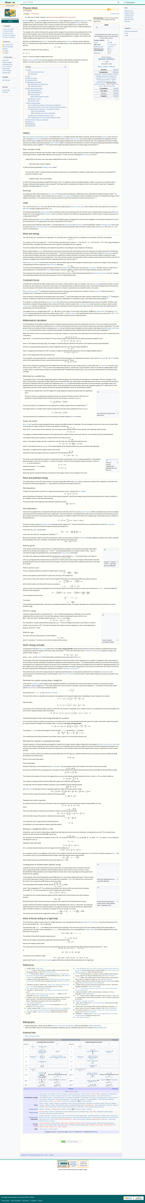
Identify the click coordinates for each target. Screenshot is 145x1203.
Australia (64, 1126)
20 (87, 405)
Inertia (99, 81)
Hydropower (100, 1111)
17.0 (77, 987)
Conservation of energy (54, 1094)
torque (117, 212)
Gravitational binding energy (76, 1105)
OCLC (95, 983)
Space (108, 84)
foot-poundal (68, 224)
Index (76, 1091)
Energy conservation (90, 1123)
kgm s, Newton (42, 1076)
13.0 (77, 973)
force (73, 20)
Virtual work (112, 86)
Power (69, 1095)
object (57, 20)
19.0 (77, 995)
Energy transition (95, 1094)
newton (28, 208)
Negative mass (47, 1095)
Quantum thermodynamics (89, 1095)
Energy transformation (74, 1094)
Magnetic (113, 1103)
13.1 (79, 973)
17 (65, 296)
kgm (80, 1070)
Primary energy (33, 1112)
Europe (51, 1126)
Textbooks (112, 66)
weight (44, 1079)
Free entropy (57, 1101)
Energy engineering (44, 1115)
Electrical (108, 1103)
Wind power (62, 1119)
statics (62, 136)
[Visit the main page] (10, 13)
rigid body (107, 253)
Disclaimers (25, 1200)
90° (108, 296)
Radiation (41, 1109)
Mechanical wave (71, 1106)
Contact (40, 1200)
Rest (46, 1106)
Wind (94, 1111)
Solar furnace (54, 1119)
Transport (111, 1123)
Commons (70, 1131)
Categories (24, 1155)
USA (114, 1124)
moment (94, 1080)
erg (52, 224)
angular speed (91, 1056)
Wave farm (105, 1119)
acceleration (41, 1061)
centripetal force (84, 304)
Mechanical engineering (35, 1155)
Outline (67, 1091)
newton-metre (45, 212)
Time (117, 84)
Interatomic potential (99, 1103)
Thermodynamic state (59, 1097)
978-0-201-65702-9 (88, 983)
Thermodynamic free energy (88, 1097)
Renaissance (37, 139)
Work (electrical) (54, 17)
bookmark (116, 9)
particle (99, 650)
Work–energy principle (32, 1036)
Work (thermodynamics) (69, 17)
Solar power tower (44, 1119)
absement (41, 1046)
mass (79, 657)
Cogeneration (83, 1115)
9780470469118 (107, 979)
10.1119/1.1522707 (33, 988)
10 (114, 193)
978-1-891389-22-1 (83, 1004)
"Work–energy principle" (82, 1017)
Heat (62, 1109)
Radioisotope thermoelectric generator (62, 1117)
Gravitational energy (58, 1113)
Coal (46, 1111)
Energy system (113, 1094)
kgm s (56, 1077)
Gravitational (63, 1103)
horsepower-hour (106, 224)
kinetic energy (42, 648)
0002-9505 (46, 988)
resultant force (89, 650)
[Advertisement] (72, 1182)
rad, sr (109, 1052)
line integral (82, 491)
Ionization (41, 1105)
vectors (44, 41)
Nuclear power (114, 1115)
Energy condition (85, 1094)
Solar (91, 1111)
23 (81, 662)
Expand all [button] (5, 92)
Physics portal (10, 5)
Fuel (52, 1109)
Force (103, 78)
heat (48, 226)
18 (107, 298)
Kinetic (41, 1103)
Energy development (82, 1124)
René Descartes (87, 154)
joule (109, 42)
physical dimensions (100, 273)
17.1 (79, 987)
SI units (77, 1040)
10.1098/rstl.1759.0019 (34, 1003)
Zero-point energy (99, 1106)
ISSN (41, 988)
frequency (32, 1056)
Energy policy (72, 1124)
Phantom (109, 1105)
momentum (41, 1072)
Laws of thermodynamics (103, 1095)
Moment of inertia (106, 81)
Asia (55, 1126)
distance (41, 1050)
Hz (34, 1058)
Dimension (97, 53)
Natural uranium (74, 1111)
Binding (53, 1105)
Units (45, 1094)
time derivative (55, 766)
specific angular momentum (56, 1057)
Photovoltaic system (86, 1117)
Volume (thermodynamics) (63, 1099)
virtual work (98, 291)
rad (93, 1053)
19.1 (79, 995)
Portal (81, 1131)
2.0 (28, 969)
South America (108, 1124)
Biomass (52, 1121)
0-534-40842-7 (97, 1025)
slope (97, 284)
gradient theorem (85, 512)
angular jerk (92, 1065)
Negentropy (73, 1101)
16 (67, 292)
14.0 (77, 977)
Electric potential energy (79, 1103)
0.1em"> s (93, 1058)
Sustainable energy (63, 1124)
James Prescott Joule (77, 206)
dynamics (104, 136)
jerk (42, 1065)
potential (98, 78)
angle (91, 1050)
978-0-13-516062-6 (91, 1012)
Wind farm (69, 1119)
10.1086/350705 (42, 995)
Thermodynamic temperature (106, 1099)
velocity (65, 383)
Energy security (80, 1123)
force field (82, 537)
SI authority (47, 214)
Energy (110, 76)
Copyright (33, 1200)
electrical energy (67, 674)
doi (27, 988)
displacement (84, 20)
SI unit (96, 42)
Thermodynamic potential (72, 1097)
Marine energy (109, 1111)
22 (65, 650)
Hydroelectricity (97, 1119)
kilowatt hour (79, 224)
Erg (115, 44)
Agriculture (42, 1124)
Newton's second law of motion (107, 744)
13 (73, 221)
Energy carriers (33, 1109)
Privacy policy (5, 1200)
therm (102, 226)
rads (93, 1063)
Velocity (106, 86)
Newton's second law (32, 262)
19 (109, 329)
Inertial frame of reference (103, 79)
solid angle (108, 1051)
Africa (59, 1126)
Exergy (83, 1101)
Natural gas (59, 1111)
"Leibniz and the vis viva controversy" (45, 993)
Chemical (41, 1106)
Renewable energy (52, 1124)
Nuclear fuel (66, 1111)
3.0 (28, 973)
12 (38, 215)
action (56, 1073)
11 (96, 197)
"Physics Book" (40, 968)
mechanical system (32, 291)
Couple (116, 74)
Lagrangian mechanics (70, 668)
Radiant (48, 1105)
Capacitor (89, 1109)
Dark (96, 1105)
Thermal (51, 1103)
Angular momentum (107, 74)
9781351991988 (96, 986)
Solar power (76, 1117)
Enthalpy (89, 1101)
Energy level (104, 1094)
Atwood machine (52, 302)
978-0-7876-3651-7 (110, 975)
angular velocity (51, 264)
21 (57, 534)
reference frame (90, 929)
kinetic (114, 76)
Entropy (51, 1101)
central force (103, 365)
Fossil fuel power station (72, 1115)
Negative (115, 1105)
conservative (92, 267)
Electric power (61, 1115)
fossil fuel (56, 1109)
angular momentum (92, 1073)
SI (26, 206)
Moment (96, 84)
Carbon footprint (53, 1129)
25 (44, 685)
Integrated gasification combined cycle (98, 1115)
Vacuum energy (89, 1106)
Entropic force (65, 1101)
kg (109, 46)
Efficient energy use (102, 1123)
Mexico (41, 1126)
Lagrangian (63, 1079)
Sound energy (52, 1106)
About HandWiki (16, 1200)
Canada (46, 1126)
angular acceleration (92, 1060)
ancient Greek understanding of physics (37, 136)
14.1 (79, 977)
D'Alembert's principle (101, 76)
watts (55, 326)
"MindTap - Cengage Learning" (84, 1001)
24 (78, 668)
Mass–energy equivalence (59, 1095)
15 (39, 290)
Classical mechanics (106, 59)
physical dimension (39, 226)
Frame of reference (111, 78)
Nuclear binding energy (62, 1105)
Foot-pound (111, 44)
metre (50, 208)
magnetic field (100, 311)
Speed (113, 84)
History (100, 66)
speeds (39, 657)
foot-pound (42, 219)
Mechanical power (100, 82)
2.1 (29, 969)
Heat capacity (51, 1099)
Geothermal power (44, 1121)
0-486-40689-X (40, 1006)
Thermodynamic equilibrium (78, 1099)
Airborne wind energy (78, 1119)
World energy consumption (68, 1123)
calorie (113, 226)
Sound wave (80, 1106)
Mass (113, 81)
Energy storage (55, 1123)
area (56, 1051)
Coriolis (43, 186)
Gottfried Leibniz (47, 167)
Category (53, 1131)
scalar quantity (33, 60)
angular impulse (93, 1074)
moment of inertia (79, 1069)
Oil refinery (54, 1115)
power (58, 328)
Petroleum (51, 1111)
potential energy (66, 267)
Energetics (64, 1094)
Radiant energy (84, 1111)
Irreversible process (102, 1097)
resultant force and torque (90, 922)
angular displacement (92, 1051)
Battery (84, 1109)
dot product (69, 41)
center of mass (65, 553)
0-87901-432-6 (102, 1027)
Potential (57, 1103)
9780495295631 (112, 1008)
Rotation (103, 93)
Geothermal (42, 1113)
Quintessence (102, 1105)
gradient (34, 529)
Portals (10, 21)
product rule (29, 789)
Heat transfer (42, 1099)
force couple (27, 424)
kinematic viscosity (57, 1056)
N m (95, 1081)
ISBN (43, 972)
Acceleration (98, 74)
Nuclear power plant (45, 1117)
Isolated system (43, 1101)
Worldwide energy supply (96, 1124)
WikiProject (94, 1131)
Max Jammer (52, 194)
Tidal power (112, 1119)
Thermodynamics (76, 1095)
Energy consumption (44, 1123)
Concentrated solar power (99, 1117)
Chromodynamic (89, 1105)
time (32, 1046)
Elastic (70, 1103)
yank (41, 1084)
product (78, 22)
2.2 (31, 969)
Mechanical (90, 1103)
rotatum (92, 1084)
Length (51, 1155)
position (40, 1051)
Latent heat (67, 1109)
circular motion (27, 306)
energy (39, 20)
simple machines (74, 139)
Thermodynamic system (45, 1097)
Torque (100, 86)
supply (36, 1125)
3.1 (29, 973)
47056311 (100, 983)
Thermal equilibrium (92, 1099)
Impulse (113, 79)
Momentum (103, 84)
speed (41, 1056)
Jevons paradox (43, 1129)
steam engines (66, 196)
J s (60, 1077)
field (48, 269)
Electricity (78, 1109)
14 (77, 258)
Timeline (105, 66)
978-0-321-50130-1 (50, 972)
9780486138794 (89, 993)
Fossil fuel (42, 1111)
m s (42, 1047)
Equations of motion (51, 692)
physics (26, 20)
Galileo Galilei (54, 143)
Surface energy (61, 1106)
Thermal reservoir (113, 1097)
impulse (41, 1074)
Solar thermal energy (113, 1117)
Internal (46, 1103)
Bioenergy (49, 1113)
